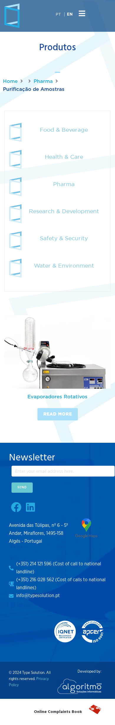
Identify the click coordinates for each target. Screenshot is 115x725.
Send (22, 487)
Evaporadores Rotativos (57, 396)
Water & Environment (64, 265)
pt (58, 14)
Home (10, 81)
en (70, 14)
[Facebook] (16, 507)
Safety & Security (64, 238)
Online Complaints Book (58, 712)
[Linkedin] (30, 507)
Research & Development (64, 211)
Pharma (43, 81)
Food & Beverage (64, 129)
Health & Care (64, 156)
